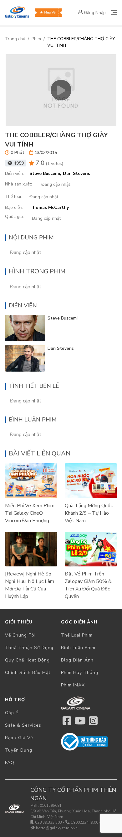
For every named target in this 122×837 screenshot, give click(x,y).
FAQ (9, 763)
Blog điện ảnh (77, 660)
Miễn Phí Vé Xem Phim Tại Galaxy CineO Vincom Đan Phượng (29, 513)
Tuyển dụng (18, 750)
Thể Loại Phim (77, 635)
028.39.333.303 (48, 822)
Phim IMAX (73, 685)
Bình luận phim (78, 648)
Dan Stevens (61, 348)
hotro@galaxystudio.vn (57, 827)
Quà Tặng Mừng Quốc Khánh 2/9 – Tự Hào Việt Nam (89, 513)
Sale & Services (23, 725)
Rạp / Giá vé (19, 738)
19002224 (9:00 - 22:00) (92, 822)
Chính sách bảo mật (27, 673)
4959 (19, 163)
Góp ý (12, 713)
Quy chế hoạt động (27, 660)
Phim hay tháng (79, 673)
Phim (36, 39)
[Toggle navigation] (114, 12)
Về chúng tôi (20, 635)
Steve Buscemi (63, 318)
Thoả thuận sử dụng (29, 648)
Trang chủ (15, 39)
